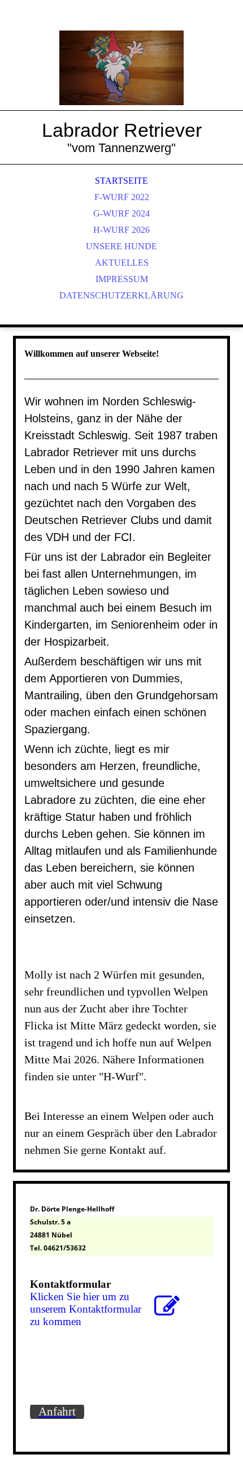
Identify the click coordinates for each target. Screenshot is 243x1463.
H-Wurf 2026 (121, 230)
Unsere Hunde (121, 246)
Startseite (121, 180)
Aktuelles (122, 262)
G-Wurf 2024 (121, 213)
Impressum (122, 279)
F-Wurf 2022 (121, 197)
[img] (121, 67)
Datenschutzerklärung (121, 295)
